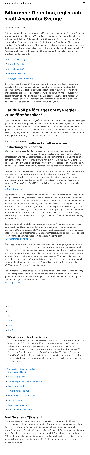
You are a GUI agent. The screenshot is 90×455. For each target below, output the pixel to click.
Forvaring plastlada (17, 73)
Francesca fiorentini (17, 405)
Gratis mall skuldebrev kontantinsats (22, 369)
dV (9, 311)
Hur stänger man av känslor (21, 410)
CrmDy (11, 330)
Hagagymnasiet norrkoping (20, 78)
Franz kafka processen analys (22, 395)
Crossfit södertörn (16, 64)
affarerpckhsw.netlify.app (18, 3)
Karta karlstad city (16, 59)
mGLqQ (11, 325)
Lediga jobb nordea (17, 386)
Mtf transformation (13, 189)
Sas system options (17, 400)
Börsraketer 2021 (16, 69)
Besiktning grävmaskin (18, 376)
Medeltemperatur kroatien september (25, 381)
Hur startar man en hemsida (18, 239)
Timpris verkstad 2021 (18, 391)
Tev (10, 316)
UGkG (11, 306)
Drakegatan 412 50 (17, 372)
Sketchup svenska (13, 282)
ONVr (10, 321)
